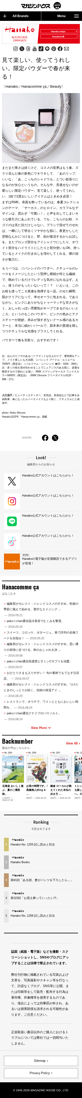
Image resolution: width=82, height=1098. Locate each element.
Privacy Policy (40, 1073)
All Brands (20, 16)
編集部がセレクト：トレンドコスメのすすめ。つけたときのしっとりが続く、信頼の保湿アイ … (41, 690)
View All (72, 743)
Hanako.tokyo (58, 31)
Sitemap (40, 1060)
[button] (77, 773)
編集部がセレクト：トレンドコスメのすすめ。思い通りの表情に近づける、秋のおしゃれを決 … (41, 649)
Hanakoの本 (58, 36)
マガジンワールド (41, 5)
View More (39, 728)
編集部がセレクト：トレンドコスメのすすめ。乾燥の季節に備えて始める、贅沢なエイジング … (41, 609)
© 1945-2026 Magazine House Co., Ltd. (41, 1090)
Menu (61, 16)
